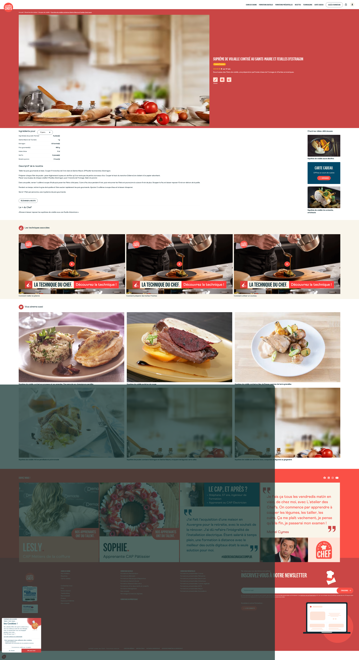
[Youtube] (337, 478)
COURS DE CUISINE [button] (251, 5)
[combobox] (40, 132)
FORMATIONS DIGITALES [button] (266, 5)
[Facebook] (324, 478)
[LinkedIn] (329, 478)
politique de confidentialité (308, 595)
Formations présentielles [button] (284, 5)
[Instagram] (333, 478)
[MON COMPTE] (350, 4)
